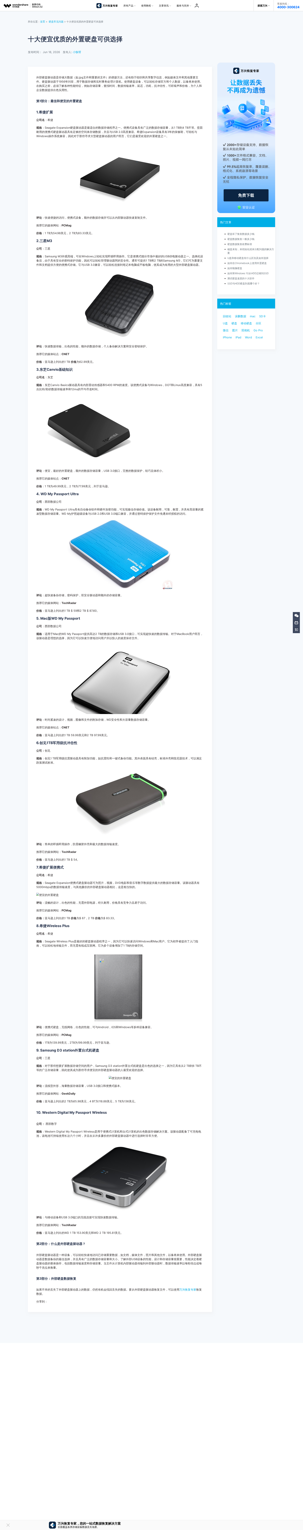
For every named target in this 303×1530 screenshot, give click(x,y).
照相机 (245, 330)
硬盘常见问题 (56, 21)
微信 (225, 330)
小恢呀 (77, 52)
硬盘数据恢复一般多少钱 (240, 238)
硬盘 (234, 323)
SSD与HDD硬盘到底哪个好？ (243, 283)
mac (252, 316)
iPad (238, 337)
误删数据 (240, 316)
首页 (42, 21)
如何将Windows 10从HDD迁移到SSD (248, 273)
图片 (235, 330)
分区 (258, 323)
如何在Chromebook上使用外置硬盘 (247, 263)
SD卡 (262, 316)
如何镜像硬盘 (234, 268)
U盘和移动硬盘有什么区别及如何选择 (247, 257)
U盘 (225, 323)
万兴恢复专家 (187, 1289)
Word (248, 337)
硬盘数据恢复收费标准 (239, 244)
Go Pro (258, 330)
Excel (259, 337)
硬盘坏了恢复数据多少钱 (240, 233)
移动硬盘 (246, 323)
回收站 (227, 316)
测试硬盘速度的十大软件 (240, 278)
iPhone (227, 337)
